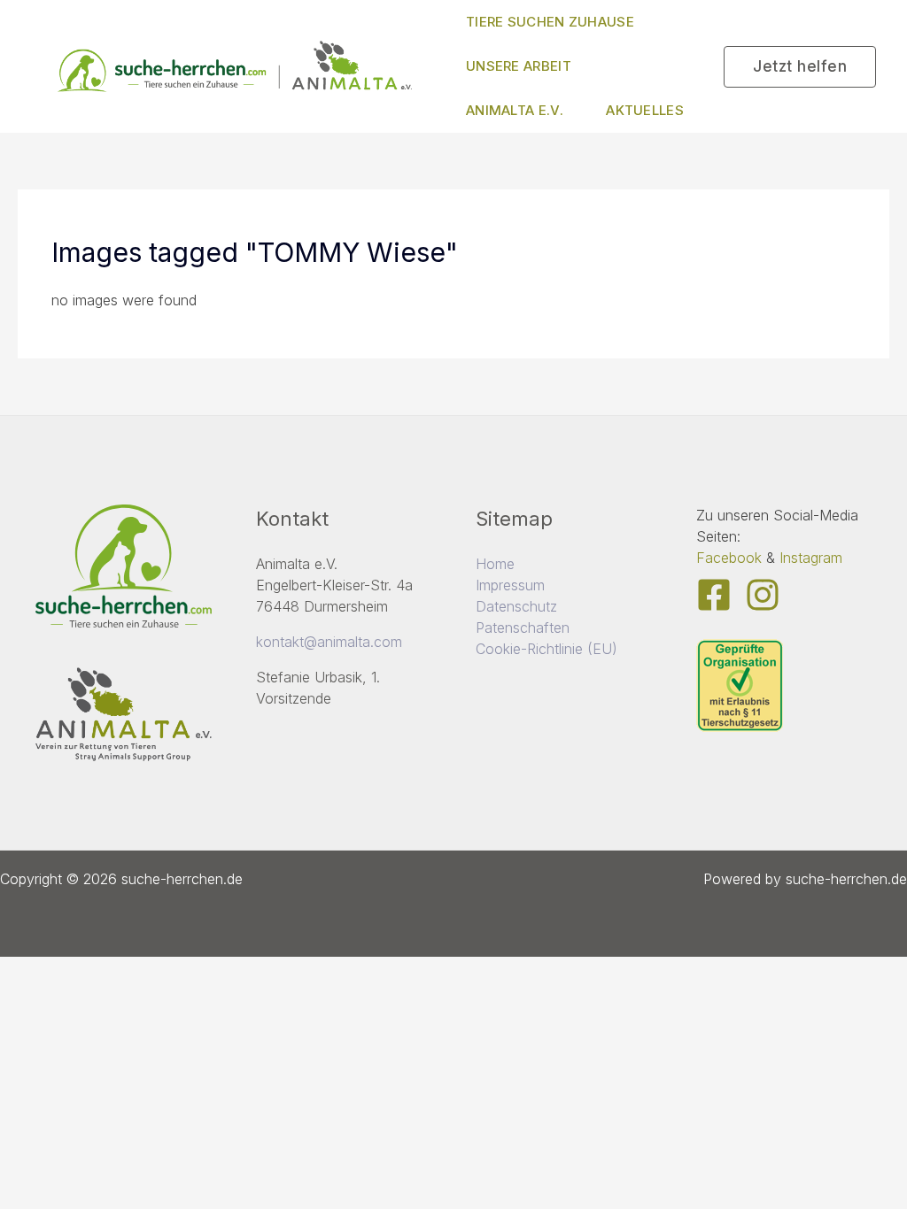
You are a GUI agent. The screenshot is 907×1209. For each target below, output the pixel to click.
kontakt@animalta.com (329, 642)
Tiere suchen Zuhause (550, 21)
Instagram (810, 557)
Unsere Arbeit (518, 66)
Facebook (729, 557)
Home (495, 564)
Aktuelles (645, 110)
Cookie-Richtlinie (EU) (546, 649)
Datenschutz (516, 606)
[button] (800, 67)
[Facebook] (714, 594)
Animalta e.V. (514, 110)
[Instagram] (762, 594)
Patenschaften (523, 627)
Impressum (510, 585)
